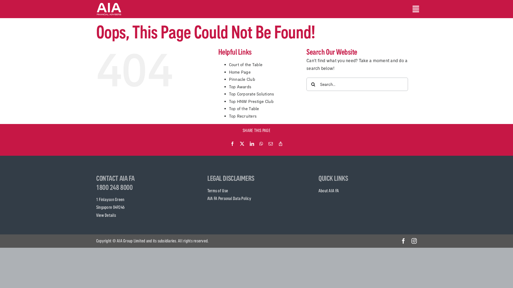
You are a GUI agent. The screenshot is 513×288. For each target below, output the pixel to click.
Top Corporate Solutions (251, 94)
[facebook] (403, 241)
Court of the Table (246, 64)
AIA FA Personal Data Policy (229, 198)
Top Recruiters (243, 116)
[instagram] (414, 241)
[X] (242, 144)
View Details (106, 215)
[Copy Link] (280, 144)
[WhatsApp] (261, 144)
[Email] (270, 144)
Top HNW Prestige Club (251, 101)
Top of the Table (244, 108)
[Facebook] (232, 144)
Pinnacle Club (242, 79)
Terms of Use (217, 190)
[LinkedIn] (252, 144)
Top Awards (240, 86)
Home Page (240, 72)
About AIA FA (328, 190)
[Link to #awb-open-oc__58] (415, 9)
